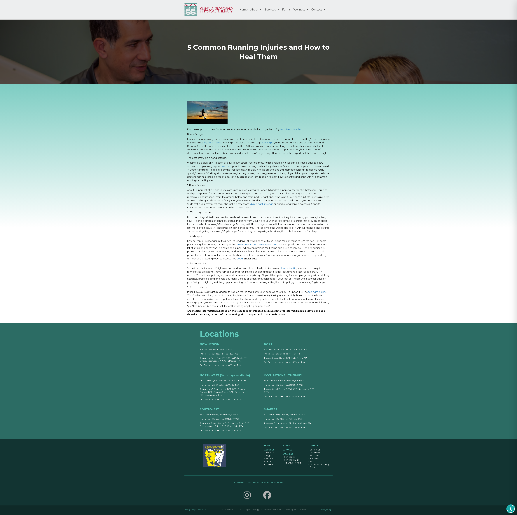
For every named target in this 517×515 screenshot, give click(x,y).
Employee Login (326, 510)
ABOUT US (269, 449)
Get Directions (206, 365)
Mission (269, 458)
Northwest (314, 455)
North (312, 461)
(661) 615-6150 (277, 353)
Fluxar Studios (300, 509)
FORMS (286, 445)
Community (289, 457)
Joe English (267, 142)
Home (243, 9)
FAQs (268, 455)
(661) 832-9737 (277, 385)
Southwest (315, 458)
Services (270, 9)
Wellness (299, 9)
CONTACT (313, 445)
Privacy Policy (189, 510)
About (254, 9)
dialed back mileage (261, 204)
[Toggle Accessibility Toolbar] (511, 509)
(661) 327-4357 (213, 353)
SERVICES (287, 449)
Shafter (313, 467)
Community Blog (292, 460)
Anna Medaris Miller (290, 129)
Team (268, 461)
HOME (267, 445)
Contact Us (315, 449)
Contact (316, 9)
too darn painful (317, 291)
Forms (286, 9)
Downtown (315, 452)
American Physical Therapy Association (258, 244)
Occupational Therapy (320, 464)
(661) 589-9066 (214, 385)
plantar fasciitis (288, 268)
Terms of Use (201, 510)
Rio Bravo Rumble (292, 462)
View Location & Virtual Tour (228, 365)
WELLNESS (288, 454)
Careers (269, 464)
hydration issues (213, 142)
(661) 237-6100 (277, 419)
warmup (226, 166)
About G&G (271, 452)
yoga (240, 258)
